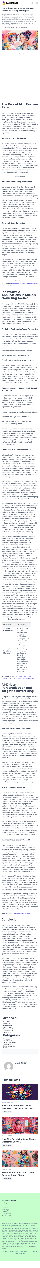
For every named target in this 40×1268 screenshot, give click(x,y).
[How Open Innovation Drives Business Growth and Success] (20, 1100)
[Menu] (36, 3)
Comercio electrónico (9, 1042)
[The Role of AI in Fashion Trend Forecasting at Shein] (20, 1166)
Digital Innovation (8, 1044)
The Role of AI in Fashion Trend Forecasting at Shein (18, 1174)
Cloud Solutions (8, 1041)
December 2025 (8, 1029)
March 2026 (6, 1023)
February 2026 (7, 1025)
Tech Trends (7, 1048)
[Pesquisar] (32, 3)
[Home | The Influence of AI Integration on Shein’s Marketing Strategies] (10, 3)
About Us (5, 1208)
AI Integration (7, 1039)
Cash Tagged (6, 1210)
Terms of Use (6, 1215)
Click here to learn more (21, 913)
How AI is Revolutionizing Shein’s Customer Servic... (19, 1140)
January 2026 (7, 1027)
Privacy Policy (6, 1213)
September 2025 (8, 1031)
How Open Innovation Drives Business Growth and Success (18, 1107)
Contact (4, 1212)
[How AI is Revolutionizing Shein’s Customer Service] (20, 1133)
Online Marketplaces (9, 1046)
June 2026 (6, 1022)
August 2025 (7, 1032)
